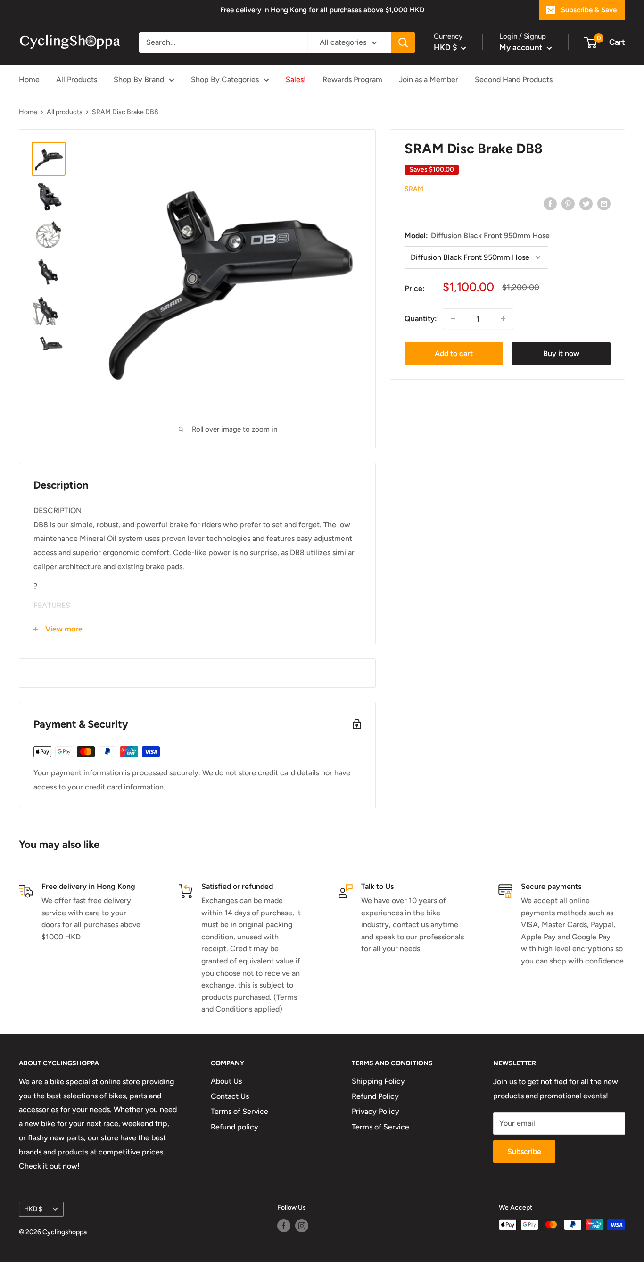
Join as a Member (428, 79)
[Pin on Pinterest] (568, 203)
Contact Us (230, 1096)
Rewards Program (352, 79)
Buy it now (561, 353)
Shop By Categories (225, 79)
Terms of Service (239, 1111)
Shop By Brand (139, 79)
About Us (226, 1081)
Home (29, 79)
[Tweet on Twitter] (586, 203)
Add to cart (454, 353)
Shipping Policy (378, 1081)
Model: (477, 235)
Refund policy (234, 1126)
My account (522, 47)
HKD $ (33, 1208)
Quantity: (421, 319)
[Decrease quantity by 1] (453, 319)
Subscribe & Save (589, 10)
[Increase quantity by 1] (503, 319)
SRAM (414, 189)
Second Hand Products (514, 79)
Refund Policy (375, 1096)
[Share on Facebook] (550, 203)
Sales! (296, 79)
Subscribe (524, 1151)
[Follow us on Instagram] (301, 1225)
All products (65, 112)
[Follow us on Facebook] (283, 1225)
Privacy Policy (375, 1111)
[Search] (403, 42)
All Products (76, 79)
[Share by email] (604, 203)
